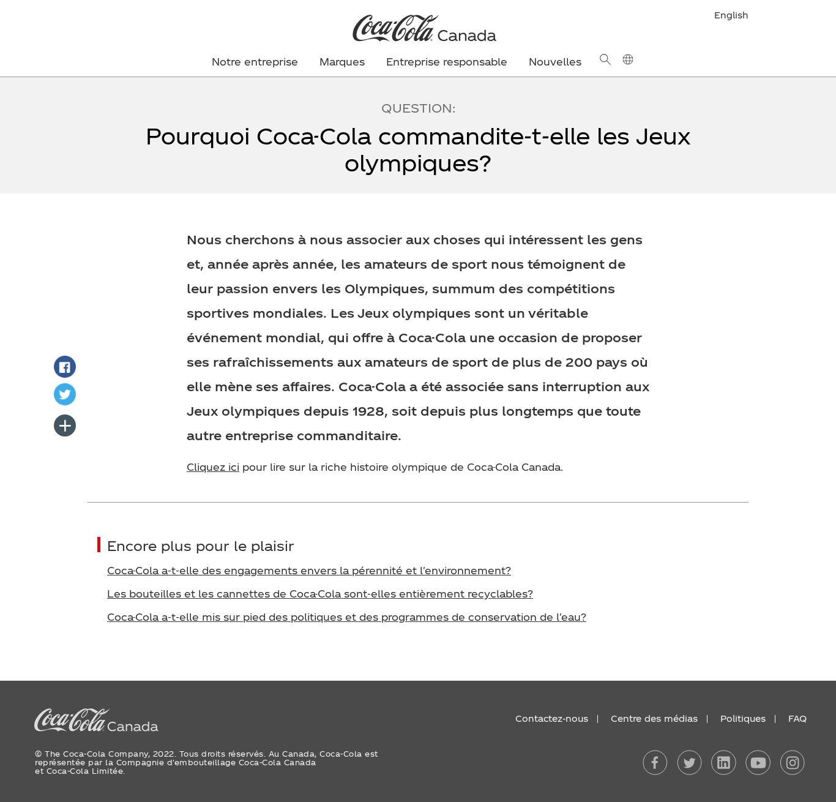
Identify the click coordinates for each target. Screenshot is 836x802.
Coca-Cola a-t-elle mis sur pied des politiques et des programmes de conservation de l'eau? (346, 617)
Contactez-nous (551, 718)
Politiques (743, 718)
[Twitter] (65, 394)
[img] (418, 27)
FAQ (797, 718)
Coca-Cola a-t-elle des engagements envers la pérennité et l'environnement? (309, 570)
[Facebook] (65, 367)
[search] (605, 59)
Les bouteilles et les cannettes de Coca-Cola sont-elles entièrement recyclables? (320, 593)
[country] (627, 59)
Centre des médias (654, 718)
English (731, 15)
